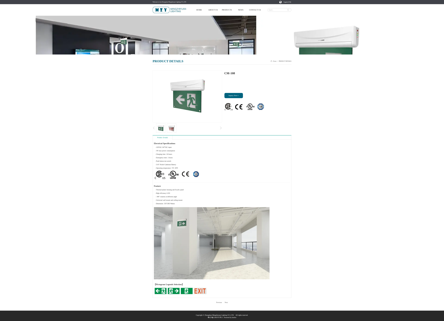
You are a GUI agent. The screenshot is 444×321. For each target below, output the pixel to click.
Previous (219, 302)
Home (274, 61)
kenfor (234, 317)
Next (226, 302)
